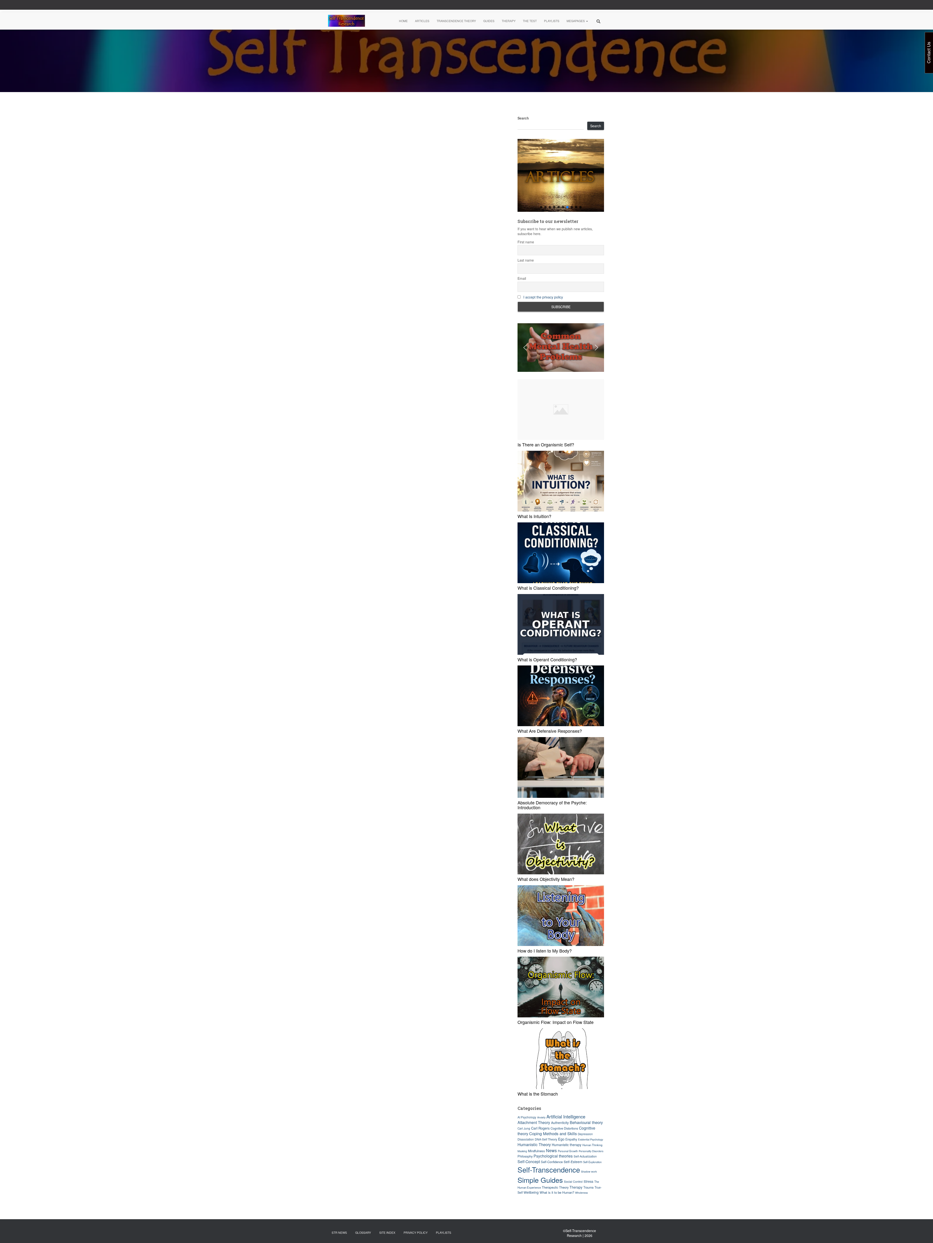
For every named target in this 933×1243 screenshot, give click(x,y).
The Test (530, 21)
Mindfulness (536, 1151)
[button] (587, 21)
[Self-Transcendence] (346, 21)
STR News (339, 1232)
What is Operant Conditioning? (547, 659)
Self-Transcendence (549, 1169)
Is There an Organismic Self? (546, 444)
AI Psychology (527, 1117)
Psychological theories (553, 1156)
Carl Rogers (540, 1128)
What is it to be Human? (557, 1192)
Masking (522, 1151)
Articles (422, 21)
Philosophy (525, 1156)
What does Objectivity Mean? (546, 879)
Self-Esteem (573, 1161)
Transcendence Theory (456, 21)
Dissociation (526, 1139)
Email (522, 278)
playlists (443, 1232)
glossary (363, 1232)
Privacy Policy (416, 1232)
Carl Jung (524, 1128)
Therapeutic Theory (555, 1187)
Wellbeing (531, 1192)
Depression (585, 1134)
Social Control (573, 1181)
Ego (561, 1138)
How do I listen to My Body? (545, 950)
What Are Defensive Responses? (550, 731)
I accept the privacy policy (543, 297)
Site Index (387, 1232)
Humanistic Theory (534, 1144)
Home (403, 21)
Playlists (551, 21)
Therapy (509, 21)
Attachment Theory (534, 1122)
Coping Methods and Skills (553, 1133)
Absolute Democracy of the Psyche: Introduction (552, 804)
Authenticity (560, 1122)
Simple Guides (540, 1180)
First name (526, 241)
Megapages (576, 21)
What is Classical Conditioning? (548, 588)
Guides (488, 21)
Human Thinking (592, 1145)
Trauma (588, 1187)
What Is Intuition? (534, 516)
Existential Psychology (590, 1139)
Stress (588, 1181)
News (551, 1150)
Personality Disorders (591, 1151)
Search (523, 118)
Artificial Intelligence (565, 1116)
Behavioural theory (586, 1122)
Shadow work (589, 1171)
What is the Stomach (538, 1093)
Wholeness (581, 1192)
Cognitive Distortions (564, 1128)
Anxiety (541, 1117)
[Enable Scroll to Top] (923, 1233)
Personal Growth (568, 1151)
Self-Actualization (585, 1156)
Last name (526, 260)
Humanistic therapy (566, 1144)
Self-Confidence (552, 1161)
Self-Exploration (592, 1162)
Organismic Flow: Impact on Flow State (556, 1022)
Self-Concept (529, 1161)
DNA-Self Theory (546, 1139)
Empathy (571, 1139)
